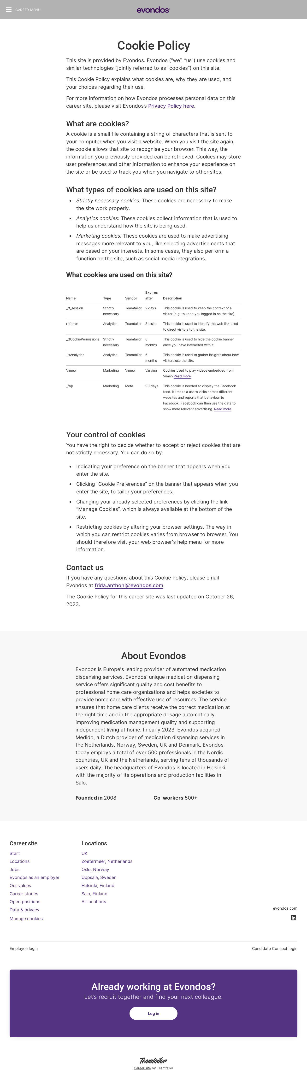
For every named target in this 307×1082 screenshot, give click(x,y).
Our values (20, 885)
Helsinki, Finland (98, 885)
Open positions (25, 901)
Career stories (24, 893)
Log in (153, 1013)
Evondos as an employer (34, 877)
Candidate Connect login (274, 948)
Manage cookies (26, 918)
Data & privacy (24, 909)
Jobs (14, 869)
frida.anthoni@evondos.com (129, 585)
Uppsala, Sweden (99, 877)
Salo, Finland (94, 893)
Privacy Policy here (171, 106)
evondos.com (285, 908)
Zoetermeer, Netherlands (107, 861)
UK (85, 853)
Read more (182, 376)
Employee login (24, 948)
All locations (94, 901)
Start (15, 853)
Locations (20, 861)
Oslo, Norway (95, 869)
